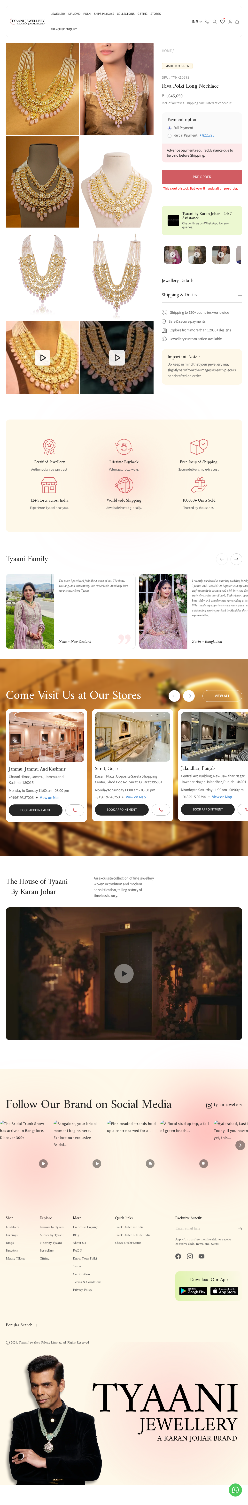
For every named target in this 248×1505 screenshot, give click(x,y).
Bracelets (12, 1251)
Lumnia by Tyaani (52, 1227)
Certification (81, 1274)
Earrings (12, 1235)
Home (167, 50)
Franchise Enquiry (85, 1227)
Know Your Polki (85, 1259)
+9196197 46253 (107, 797)
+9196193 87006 (21, 798)
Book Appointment (35, 810)
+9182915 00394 (193, 797)
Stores (77, 1266)
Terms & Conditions (87, 1282)
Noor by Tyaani (51, 1243)
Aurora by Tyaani (51, 1235)
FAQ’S (77, 1251)
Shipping (192, 103)
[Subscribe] (240, 1229)
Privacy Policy (82, 1290)
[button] (214, 21)
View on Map (50, 798)
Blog (76, 1235)
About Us (79, 1243)
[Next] (240, 1145)
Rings (10, 1243)
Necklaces (12, 1227)
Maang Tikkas (15, 1259)
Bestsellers (47, 1251)
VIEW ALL (222, 696)
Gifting (44, 1259)
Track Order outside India (132, 1235)
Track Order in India (129, 1227)
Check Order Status (128, 1243)
